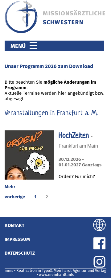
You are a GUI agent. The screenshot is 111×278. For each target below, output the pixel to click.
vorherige (15, 197)
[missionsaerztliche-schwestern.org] (55, 32)
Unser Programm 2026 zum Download (49, 66)
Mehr (10, 186)
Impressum (17, 239)
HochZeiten (75, 135)
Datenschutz (20, 253)
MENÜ (20, 46)
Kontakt (14, 225)
